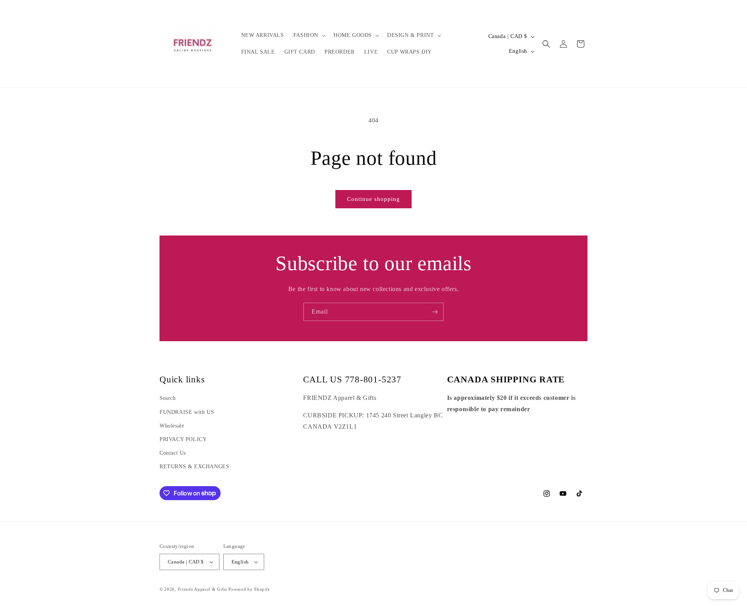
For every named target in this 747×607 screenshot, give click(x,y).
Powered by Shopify (249, 589)
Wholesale (172, 426)
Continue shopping (373, 199)
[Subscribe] (434, 312)
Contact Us (173, 453)
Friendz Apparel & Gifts (203, 589)
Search (168, 398)
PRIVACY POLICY (183, 439)
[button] (309, 35)
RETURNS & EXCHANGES (194, 466)
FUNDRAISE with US (187, 412)
